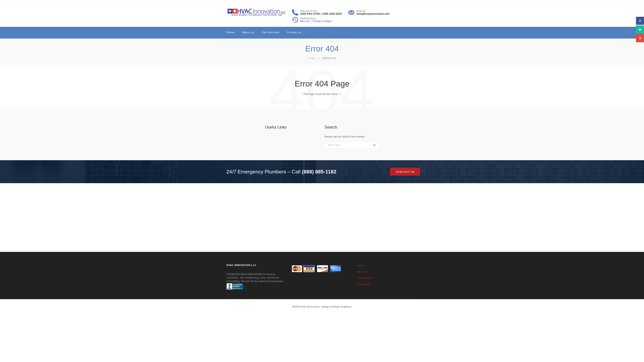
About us (248, 32)
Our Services (270, 32)
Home (230, 32)
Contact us (294, 32)
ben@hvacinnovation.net (373, 13)
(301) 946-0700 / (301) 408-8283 (321, 13)
